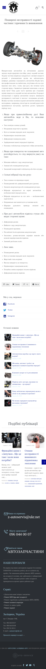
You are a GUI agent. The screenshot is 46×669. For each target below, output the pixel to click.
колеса (7, 483)
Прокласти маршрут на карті (13, 635)
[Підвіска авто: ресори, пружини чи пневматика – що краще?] (8, 384)
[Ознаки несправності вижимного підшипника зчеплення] (8, 346)
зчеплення (28, 486)
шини (17, 483)
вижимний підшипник (35, 483)
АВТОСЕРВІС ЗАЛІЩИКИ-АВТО (18, 648)
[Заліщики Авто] (22, 7)
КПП (33, 486)
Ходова (12, 483)
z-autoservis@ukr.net (15, 631)
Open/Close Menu (4, 7)
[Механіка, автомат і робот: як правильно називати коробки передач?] (8, 365)
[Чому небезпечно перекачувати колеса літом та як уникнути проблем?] (8, 393)
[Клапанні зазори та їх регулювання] (8, 375)
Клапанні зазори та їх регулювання (25, 373)
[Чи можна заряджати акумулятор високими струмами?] (8, 403)
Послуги (38, 481)
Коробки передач (36, 478)
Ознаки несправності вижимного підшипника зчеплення (32, 457)
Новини (10, 480)
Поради (15, 480)
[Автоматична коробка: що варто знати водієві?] (8, 356)
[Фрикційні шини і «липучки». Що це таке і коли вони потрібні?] (8, 337)
